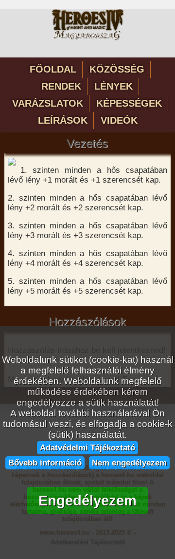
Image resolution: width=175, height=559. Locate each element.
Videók (119, 120)
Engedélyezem (87, 500)
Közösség (116, 69)
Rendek (61, 86)
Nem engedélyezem (129, 462)
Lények (113, 86)
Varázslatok (47, 103)
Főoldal (53, 69)
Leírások (63, 120)
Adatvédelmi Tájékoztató (87, 447)
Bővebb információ (45, 462)
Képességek (129, 103)
